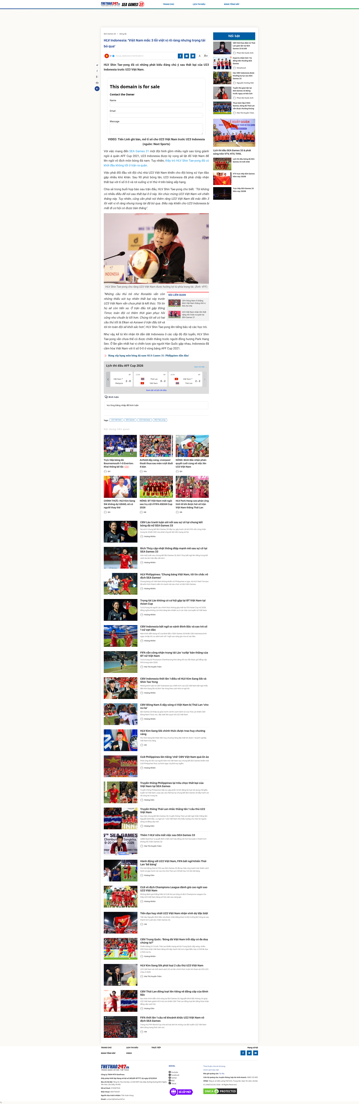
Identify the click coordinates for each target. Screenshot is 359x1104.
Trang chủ (168, 4)
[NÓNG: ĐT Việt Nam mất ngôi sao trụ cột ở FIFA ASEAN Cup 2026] (156, 487)
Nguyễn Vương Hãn (245, 83)
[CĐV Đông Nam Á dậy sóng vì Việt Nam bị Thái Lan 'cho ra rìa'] (120, 714)
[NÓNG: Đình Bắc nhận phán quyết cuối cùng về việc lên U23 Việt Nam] (192, 446)
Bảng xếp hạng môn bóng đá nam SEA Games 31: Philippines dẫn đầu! (148, 355)
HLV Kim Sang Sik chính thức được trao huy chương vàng (172, 732)
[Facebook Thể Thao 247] (243, 1052)
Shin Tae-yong (159, 420)
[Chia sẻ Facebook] (180, 56)
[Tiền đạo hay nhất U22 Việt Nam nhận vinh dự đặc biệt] (120, 923)
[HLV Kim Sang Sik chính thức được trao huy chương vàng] (120, 740)
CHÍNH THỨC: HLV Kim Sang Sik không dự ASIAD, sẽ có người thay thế (119, 504)
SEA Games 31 (139, 151)
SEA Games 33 (110, 34)
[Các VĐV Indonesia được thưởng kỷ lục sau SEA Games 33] (222, 78)
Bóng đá (122, 34)
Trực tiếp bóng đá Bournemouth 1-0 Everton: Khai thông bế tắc (119, 463)
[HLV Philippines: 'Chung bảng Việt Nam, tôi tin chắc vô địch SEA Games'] (120, 584)
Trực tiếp (156, 1048)
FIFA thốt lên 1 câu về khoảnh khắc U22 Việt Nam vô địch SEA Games (172, 1019)
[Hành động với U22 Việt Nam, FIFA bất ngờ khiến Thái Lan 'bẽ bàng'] (120, 870)
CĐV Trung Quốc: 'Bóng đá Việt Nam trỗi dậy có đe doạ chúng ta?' (174, 941)
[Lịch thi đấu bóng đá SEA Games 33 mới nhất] (222, 164)
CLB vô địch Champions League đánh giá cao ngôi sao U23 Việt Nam (173, 888)
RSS (172, 1081)
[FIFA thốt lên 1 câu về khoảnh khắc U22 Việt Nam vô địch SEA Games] (120, 1027)
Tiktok (173, 1084)
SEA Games (130, 420)
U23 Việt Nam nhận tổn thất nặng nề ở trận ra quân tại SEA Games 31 (194, 315)
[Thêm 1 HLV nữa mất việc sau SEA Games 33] (120, 844)
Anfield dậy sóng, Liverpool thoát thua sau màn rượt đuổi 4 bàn (156, 463)
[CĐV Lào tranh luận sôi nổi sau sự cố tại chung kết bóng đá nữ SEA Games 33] (120, 532)
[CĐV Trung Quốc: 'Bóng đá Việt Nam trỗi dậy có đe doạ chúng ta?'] (120, 949)
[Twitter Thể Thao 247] (249, 1052)
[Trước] (108, 379)
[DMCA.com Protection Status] (220, 1091)
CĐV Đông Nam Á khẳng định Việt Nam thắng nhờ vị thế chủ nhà (194, 303)
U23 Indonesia (144, 420)
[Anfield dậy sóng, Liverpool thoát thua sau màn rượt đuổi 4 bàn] (156, 446)
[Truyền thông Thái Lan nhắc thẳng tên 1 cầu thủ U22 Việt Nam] (120, 818)
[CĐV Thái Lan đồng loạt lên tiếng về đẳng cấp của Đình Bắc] (120, 1001)
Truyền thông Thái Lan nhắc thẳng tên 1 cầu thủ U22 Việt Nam (172, 810)
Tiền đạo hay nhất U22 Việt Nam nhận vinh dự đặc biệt (174, 913)
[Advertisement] (179, 17)
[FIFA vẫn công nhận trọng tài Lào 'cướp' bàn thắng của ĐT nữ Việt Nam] (120, 662)
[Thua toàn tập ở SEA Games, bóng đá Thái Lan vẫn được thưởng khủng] (222, 108)
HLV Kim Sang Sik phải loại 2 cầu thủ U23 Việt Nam (171, 965)
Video (129, 1053)
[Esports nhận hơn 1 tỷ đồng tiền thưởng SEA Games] (222, 63)
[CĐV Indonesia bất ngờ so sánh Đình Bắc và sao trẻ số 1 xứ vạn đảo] (120, 636)
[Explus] (156, 402)
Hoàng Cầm (149, 800)
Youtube (174, 1072)
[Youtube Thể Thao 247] (255, 1052)
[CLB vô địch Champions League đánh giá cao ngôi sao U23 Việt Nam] (120, 897)
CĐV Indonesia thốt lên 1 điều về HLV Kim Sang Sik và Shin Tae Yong (173, 680)
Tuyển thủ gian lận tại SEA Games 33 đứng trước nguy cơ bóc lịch (242, 91)
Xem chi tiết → (200, 367)
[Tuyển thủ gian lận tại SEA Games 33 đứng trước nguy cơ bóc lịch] (222, 93)
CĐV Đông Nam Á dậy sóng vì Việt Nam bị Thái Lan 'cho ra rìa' (174, 706)
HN (145, 924)
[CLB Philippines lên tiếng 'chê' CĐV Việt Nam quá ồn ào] (120, 766)
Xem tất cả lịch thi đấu (156, 390)
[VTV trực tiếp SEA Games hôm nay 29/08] (222, 179)
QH (109, 471)
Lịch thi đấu (199, 4)
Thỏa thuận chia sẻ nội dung (214, 1066)
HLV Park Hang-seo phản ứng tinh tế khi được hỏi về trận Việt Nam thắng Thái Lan (192, 504)
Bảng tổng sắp (231, 4)
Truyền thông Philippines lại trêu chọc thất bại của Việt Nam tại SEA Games (171, 784)
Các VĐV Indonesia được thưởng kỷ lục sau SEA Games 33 (243, 76)
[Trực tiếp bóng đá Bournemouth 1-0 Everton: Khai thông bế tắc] (120, 446)
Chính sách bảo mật (211, 1070)
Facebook (175, 1075)
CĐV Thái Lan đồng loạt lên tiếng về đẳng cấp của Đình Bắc (174, 993)
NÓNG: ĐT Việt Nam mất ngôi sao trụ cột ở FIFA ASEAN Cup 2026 (156, 504)
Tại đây (222, 1074)
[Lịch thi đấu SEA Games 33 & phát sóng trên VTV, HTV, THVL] (234, 133)
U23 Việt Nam (116, 420)
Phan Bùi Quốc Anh (245, 53)
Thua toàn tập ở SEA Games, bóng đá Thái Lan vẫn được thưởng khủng (244, 106)
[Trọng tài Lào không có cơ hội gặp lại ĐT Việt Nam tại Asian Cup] (120, 610)
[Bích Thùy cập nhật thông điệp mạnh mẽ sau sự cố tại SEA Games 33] (120, 558)
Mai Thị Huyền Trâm (153, 667)
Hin (145, 471)
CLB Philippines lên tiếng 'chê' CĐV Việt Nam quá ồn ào (174, 757)
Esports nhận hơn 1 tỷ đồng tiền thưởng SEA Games (242, 61)
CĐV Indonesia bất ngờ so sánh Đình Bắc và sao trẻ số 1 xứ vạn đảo (173, 628)
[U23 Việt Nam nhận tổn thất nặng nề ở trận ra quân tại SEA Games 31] (174, 315)
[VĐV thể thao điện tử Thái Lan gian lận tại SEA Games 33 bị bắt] (222, 48)
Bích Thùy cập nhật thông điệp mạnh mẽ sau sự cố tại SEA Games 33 (173, 550)
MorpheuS (241, 68)
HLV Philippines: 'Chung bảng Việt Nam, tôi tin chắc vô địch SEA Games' (174, 576)
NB (145, 512)
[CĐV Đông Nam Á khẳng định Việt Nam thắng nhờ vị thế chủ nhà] (174, 303)
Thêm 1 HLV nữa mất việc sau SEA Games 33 (167, 835)
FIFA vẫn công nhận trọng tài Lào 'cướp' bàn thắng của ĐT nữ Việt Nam (174, 654)
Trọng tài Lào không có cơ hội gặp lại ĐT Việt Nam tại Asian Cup (173, 602)
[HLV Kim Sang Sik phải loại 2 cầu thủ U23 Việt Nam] (120, 975)
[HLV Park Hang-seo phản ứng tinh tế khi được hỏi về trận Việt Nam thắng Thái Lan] (192, 487)
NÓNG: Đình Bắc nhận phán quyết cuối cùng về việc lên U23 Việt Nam (191, 463)
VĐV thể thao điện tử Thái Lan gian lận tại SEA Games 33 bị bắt (244, 46)
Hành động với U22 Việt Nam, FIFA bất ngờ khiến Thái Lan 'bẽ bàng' (173, 862)
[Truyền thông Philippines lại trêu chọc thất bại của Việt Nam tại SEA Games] (120, 792)
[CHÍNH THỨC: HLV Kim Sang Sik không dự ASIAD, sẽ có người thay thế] (120, 487)
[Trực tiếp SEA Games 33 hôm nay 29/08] (222, 193)
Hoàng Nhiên (150, 536)
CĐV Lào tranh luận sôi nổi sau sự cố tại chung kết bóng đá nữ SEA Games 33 (171, 524)
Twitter (174, 1078)
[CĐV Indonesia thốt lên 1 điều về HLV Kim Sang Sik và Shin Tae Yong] (120, 688)
